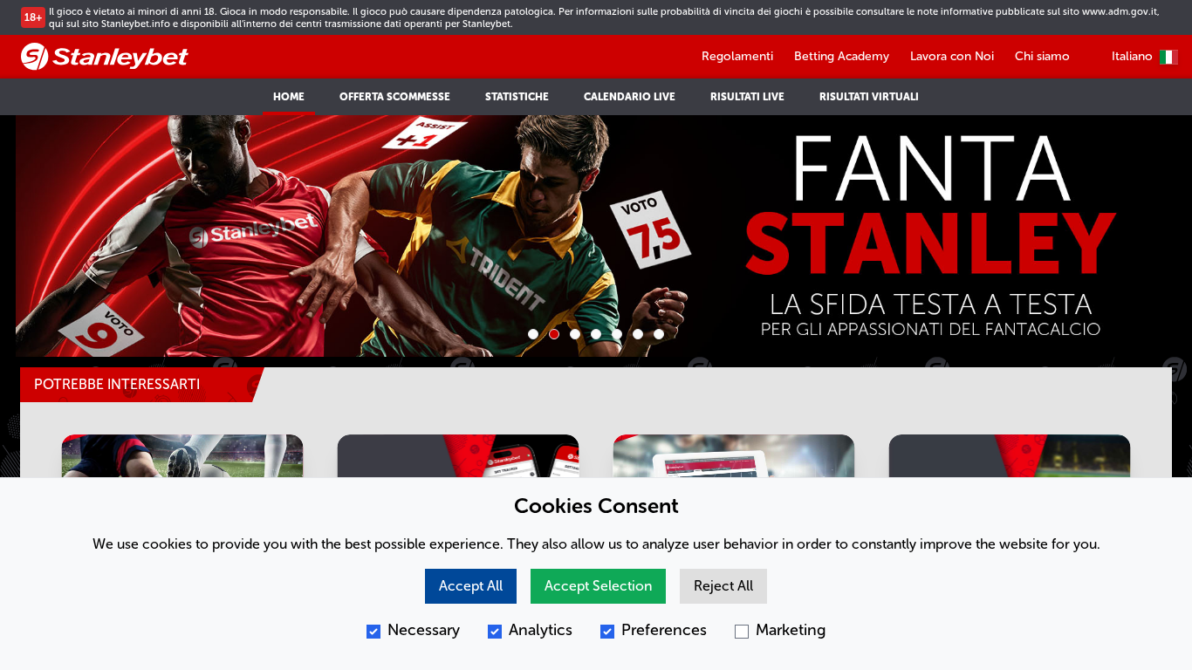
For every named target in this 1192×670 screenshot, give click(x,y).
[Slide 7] (659, 334)
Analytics (540, 629)
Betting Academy (841, 56)
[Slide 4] (596, 334)
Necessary (423, 629)
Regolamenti (737, 56)
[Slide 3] (575, 334)
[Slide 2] (554, 334)
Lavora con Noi (952, 56)
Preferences (664, 629)
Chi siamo (1042, 56)
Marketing (791, 629)
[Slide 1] (533, 334)
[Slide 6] (638, 334)
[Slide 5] (617, 334)
